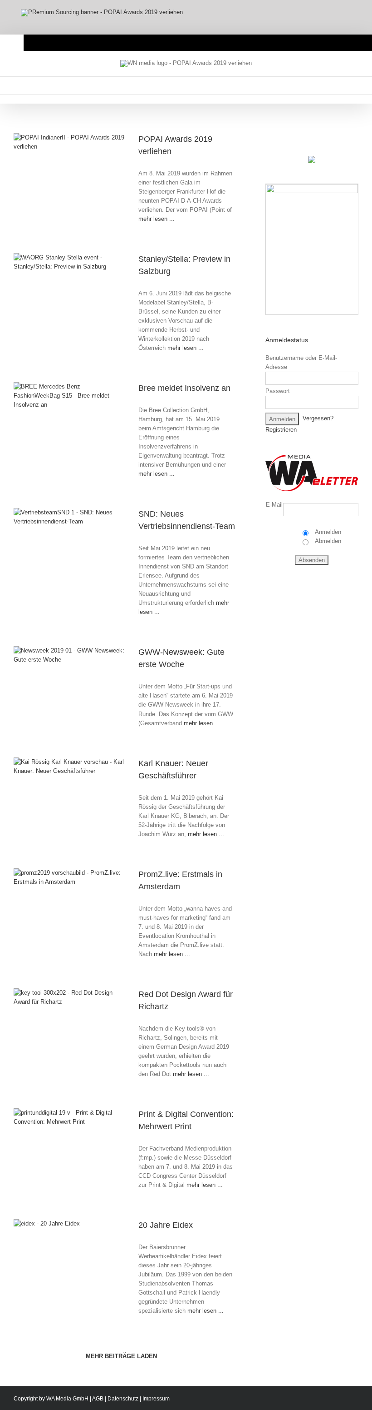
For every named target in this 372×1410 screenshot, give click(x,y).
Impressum (156, 1398)
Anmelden (327, 531)
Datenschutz (123, 1398)
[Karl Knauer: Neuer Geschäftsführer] (75, 795)
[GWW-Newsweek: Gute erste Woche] (75, 684)
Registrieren (281, 429)
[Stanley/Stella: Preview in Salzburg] (75, 291)
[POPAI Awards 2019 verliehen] (75, 171)
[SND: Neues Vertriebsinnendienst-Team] (75, 546)
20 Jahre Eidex (165, 1225)
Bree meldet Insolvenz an (184, 388)
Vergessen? (318, 418)
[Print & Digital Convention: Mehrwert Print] (75, 1146)
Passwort (277, 391)
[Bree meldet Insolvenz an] (75, 420)
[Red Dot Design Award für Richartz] (75, 1026)
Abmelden (327, 541)
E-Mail (274, 504)
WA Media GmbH (67, 1398)
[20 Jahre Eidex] (75, 1257)
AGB (97, 1398)
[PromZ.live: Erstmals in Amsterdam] (75, 906)
